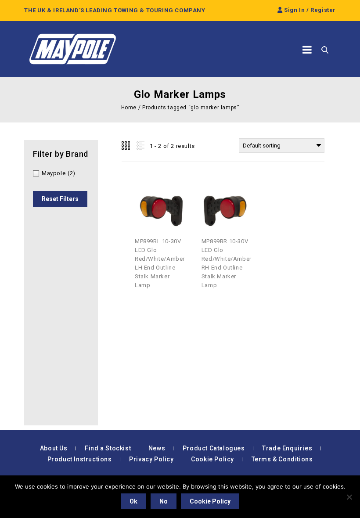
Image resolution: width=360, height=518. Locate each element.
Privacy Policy (151, 459)
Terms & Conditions (282, 459)
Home (129, 107)
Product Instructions (79, 459)
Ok (133, 501)
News (156, 448)
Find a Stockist (108, 448)
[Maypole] (72, 49)
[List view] (139, 146)
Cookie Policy (212, 459)
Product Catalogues (214, 448)
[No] (349, 497)
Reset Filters (60, 198)
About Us (54, 448)
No (163, 501)
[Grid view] (126, 146)
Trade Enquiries (287, 448)
